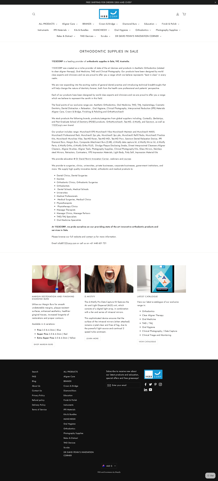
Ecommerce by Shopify (112, 472)
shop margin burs (43, 344)
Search (35, 371)
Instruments (43, 30)
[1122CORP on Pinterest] (155, 384)
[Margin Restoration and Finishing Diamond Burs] (56, 279)
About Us (36, 385)
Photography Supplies (167, 30)
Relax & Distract (65, 36)
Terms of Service (39, 409)
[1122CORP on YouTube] (150, 389)
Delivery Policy (38, 404)
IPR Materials (60, 30)
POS (99, 472)
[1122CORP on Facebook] (145, 384)
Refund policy (38, 400)
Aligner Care (69, 23)
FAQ (34, 376)
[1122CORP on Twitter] (150, 384)
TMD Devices (87, 36)
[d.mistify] (109, 279)
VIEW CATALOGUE (147, 341)
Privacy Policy (38, 395)
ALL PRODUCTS (47, 23)
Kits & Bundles (81, 30)
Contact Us (37, 390)
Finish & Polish (169, 23)
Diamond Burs (130, 23)
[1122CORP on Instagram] (160, 384)
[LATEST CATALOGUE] (161, 279)
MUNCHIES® (100, 30)
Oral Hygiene (121, 30)
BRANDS (87, 23)
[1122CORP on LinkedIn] (145, 389)
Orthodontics (142, 30)
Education (149, 23)
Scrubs (104, 36)
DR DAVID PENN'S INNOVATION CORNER (137, 36)
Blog (34, 381)
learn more (92, 338)
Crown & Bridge (107, 23)
